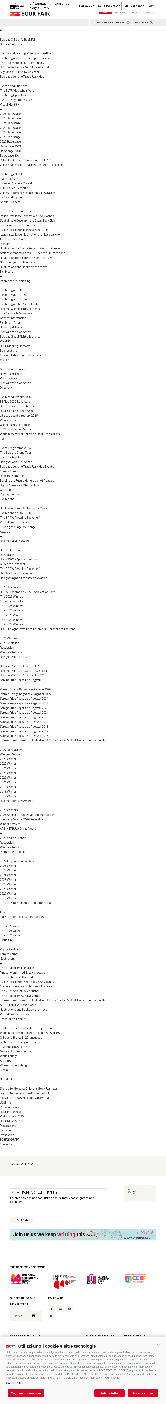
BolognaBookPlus (11, 44)
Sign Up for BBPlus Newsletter (19, 72)
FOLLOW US (85, 6)
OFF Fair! (5, 489)
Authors (5, 1060)
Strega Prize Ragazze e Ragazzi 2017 (24, 731)
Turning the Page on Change (18, 527)
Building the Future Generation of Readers (27, 480)
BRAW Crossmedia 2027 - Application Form (28, 591)
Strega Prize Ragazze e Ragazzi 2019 (24, 721)
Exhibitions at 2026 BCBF (16, 513)
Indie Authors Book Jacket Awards (22, 916)
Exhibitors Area (10, 322)
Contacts (6, 1144)
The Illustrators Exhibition (17, 967)
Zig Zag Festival (10, 494)
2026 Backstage (10, 113)
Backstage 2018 (10, 151)
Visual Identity (9, 104)
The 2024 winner (11, 935)
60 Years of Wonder (12, 564)
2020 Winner (8, 893)
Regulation (7, 554)
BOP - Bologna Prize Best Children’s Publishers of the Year (37, 629)
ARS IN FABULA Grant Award (18, 828)
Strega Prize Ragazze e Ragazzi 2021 (24, 712)
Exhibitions (7, 499)
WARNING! (6, 341)
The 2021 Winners (12, 624)
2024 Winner (8, 768)
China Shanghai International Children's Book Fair (31, 164)
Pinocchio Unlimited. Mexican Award (23, 972)
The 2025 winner (11, 926)
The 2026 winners (11, 930)
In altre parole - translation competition (26, 1028)
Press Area (7, 1135)
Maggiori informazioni (26, 1393)
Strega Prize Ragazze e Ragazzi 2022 (24, 708)
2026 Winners (9, 638)
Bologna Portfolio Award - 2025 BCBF (24, 670)
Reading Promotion (12, 475)
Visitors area (134, 6)
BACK (24, 1220)
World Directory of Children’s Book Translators (30, 434)
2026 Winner (8, 759)
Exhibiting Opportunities (16, 95)
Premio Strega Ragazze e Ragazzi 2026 (25, 689)
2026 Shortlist (9, 643)
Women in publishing (13, 1065)
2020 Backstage (10, 141)
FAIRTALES (142, 22)
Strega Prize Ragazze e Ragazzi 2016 (24, 735)
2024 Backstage (10, 123)
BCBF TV (5, 1102)
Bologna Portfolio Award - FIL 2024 (22, 675)
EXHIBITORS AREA (108, 6)
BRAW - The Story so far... (17, 573)
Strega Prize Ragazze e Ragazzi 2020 (24, 717)
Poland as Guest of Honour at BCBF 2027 (26, 160)
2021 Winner (8, 782)
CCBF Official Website (14, 188)
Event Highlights (10, 457)
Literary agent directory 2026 (19, 415)
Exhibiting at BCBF (11, 290)
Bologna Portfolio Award (15, 656)
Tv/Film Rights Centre (14, 1046)
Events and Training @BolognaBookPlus (26, 53)
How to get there (11, 327)
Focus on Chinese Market (16, 183)
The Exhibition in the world (17, 977)
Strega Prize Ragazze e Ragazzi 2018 (24, 726)
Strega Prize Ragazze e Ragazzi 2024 (24, 698)
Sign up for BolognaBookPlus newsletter (26, 1093)
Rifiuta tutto (109, 1393)
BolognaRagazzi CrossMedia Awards (23, 578)
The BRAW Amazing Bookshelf (20, 517)
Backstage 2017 (10, 155)
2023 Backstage (10, 127)
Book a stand (8, 350)
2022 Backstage (10, 132)
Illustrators (7, 958)
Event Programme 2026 (15, 448)
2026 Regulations (11, 587)
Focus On (6, 940)
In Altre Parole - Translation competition (26, 902)
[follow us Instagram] (51, 1315)
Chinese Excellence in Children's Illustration (27, 192)
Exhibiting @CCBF (11, 174)
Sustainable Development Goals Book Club (27, 220)
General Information (13, 318)
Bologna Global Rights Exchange (20, 308)
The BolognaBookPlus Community (22, 62)
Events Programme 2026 (16, 99)
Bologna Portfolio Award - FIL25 (20, 666)
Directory (6, 387)
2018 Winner (8, 791)
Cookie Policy (14, 1383)
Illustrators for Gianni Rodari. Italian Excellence (30, 248)
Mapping (5, 243)
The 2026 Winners (12, 596)
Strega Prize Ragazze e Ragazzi (20, 680)
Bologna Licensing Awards (16, 800)
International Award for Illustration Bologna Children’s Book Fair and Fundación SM (53, 740)
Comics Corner (9, 471)
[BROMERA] (83, 1235)
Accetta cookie (143, 1393)
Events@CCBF (9, 178)
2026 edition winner (13, 837)
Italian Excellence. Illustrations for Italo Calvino (30, 234)
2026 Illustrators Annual (15, 429)
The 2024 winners (11, 610)
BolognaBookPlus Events (16, 462)
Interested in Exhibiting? (16, 280)
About (4, 30)
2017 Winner (8, 796)
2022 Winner (8, 777)
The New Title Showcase (16, 313)
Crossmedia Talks (11, 601)
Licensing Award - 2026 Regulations (23, 819)
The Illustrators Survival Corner (20, 995)
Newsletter (7, 1079)
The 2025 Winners (12, 605)
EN (150, 6)
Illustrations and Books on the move (23, 267)
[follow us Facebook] (51, 1308)
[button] (158, 1345)
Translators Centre (12, 1019)
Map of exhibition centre (16, 332)
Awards (5, 531)
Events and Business (14, 86)
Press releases (9, 1107)
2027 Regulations (11, 749)
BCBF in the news (11, 1111)
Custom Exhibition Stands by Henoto (24, 355)
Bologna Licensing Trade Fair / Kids (22, 76)
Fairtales (6, 1130)
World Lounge (8, 1056)
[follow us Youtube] (69, 1308)
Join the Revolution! (12, 239)
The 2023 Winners (12, 615)
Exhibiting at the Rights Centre (20, 304)
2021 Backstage (10, 137)
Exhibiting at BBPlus (13, 294)
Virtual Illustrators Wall (15, 522)
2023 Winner (8, 773)
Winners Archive (10, 754)
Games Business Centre (16, 1051)
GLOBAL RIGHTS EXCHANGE (108, 22)
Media (4, 1070)
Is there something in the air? (19, 1042)
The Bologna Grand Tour (15, 211)
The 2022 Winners (12, 619)
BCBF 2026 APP (9, 1139)
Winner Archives (10, 824)
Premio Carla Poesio (13, 851)
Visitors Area (8, 378)
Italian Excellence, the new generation (24, 229)
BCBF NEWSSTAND (12, 1121)
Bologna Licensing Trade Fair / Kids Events (27, 466)
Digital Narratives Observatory (19, 485)
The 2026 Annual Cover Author (19, 991)
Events (4, 438)
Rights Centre (9, 949)
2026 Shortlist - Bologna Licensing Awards (27, 814)
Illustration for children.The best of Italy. (26, 257)
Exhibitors (6, 271)
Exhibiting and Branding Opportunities (24, 58)
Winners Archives (11, 652)
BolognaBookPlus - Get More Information (26, 67)
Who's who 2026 (10, 420)
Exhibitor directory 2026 (15, 397)
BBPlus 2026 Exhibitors (15, 401)
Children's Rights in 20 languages (21, 1037)
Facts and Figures (11, 197)
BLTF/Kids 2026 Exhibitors (17, 406)
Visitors (5, 359)
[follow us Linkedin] (60, 1308)
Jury (2, 912)
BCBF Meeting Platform (15, 345)
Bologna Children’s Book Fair (18, 39)
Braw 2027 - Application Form (19, 559)
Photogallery (8, 1125)
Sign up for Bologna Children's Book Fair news (29, 1088)
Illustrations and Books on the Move (23, 508)
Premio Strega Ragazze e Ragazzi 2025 (25, 694)
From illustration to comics (17, 225)
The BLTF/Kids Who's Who (17, 90)
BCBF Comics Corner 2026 (16, 410)
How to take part (11, 550)
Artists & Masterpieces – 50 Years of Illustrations (32, 253)
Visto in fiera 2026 (12, 1116)
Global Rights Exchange (15, 424)
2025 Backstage (10, 118)
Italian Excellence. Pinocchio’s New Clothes (27, 216)
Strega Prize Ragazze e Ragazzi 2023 (24, 703)
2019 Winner (8, 786)
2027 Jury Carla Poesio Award (18, 861)
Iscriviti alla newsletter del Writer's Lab (25, 1097)
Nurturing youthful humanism (19, 262)
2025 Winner (8, 763)
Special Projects (10, 202)
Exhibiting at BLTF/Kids (15, 299)
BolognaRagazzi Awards (15, 540)
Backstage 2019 (10, 146)
